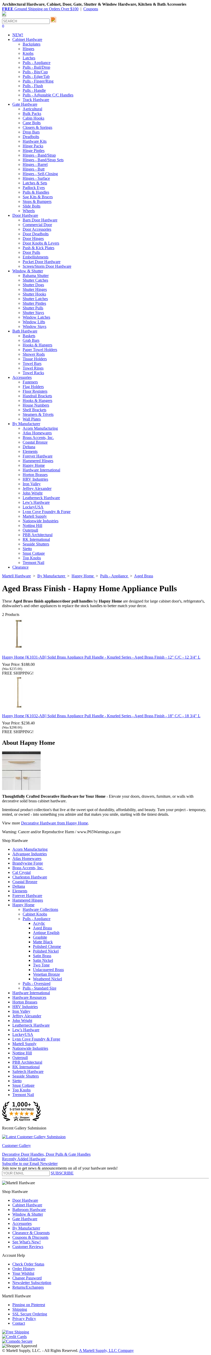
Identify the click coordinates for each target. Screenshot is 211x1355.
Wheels (29, 211)
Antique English (46, 932)
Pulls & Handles (36, 192)
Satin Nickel (43, 960)
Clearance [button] (20, 567)
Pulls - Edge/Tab (36, 76)
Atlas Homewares (37, 433)
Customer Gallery (16, 1145)
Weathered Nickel (47, 979)
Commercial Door (37, 224)
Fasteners (30, 382)
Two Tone (41, 965)
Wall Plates (32, 419)
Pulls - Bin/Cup (35, 72)
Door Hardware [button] (25, 215)
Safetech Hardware (27, 1071)
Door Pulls (31, 252)
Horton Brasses (35, 474)
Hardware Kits (35, 141)
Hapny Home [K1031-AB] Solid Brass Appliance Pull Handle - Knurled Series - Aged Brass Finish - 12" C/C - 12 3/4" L (101, 657)
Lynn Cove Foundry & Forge (47, 511)
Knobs (28, 53)
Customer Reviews (27, 1246)
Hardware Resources (29, 997)
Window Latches (36, 317)
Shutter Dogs (33, 285)
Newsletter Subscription (31, 1282)
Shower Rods (34, 354)
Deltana (29, 447)
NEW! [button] (17, 35)
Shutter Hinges (35, 289)
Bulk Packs (32, 113)
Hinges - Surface (36, 178)
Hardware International (41, 470)
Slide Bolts (31, 206)
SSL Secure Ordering (29, 1314)
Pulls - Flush (33, 86)
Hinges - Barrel (35, 164)
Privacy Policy (24, 1318)
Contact (18, 1323)
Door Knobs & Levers (41, 243)
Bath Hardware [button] (24, 331)
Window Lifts (34, 322)
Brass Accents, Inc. (38, 437)
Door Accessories (37, 229)
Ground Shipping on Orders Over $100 (40, 9)
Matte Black (43, 942)
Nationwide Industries (40, 521)
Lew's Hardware (36, 502)
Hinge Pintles (34, 150)
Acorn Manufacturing (40, 428)
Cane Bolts (32, 123)
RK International (36, 539)
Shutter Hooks (34, 294)
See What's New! (26, 1242)
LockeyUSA (33, 507)
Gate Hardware (24, 1219)
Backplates (31, 44)
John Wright (32, 493)
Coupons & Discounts (30, 1237)
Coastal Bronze (35, 442)
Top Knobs (32, 558)
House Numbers (36, 405)
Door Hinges (33, 238)
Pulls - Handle (34, 90)
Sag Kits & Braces (38, 197)
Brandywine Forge (27, 863)
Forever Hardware (37, 456)
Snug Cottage (34, 553)
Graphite (40, 937)
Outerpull (30, 530)
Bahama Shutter (36, 275)
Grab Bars (31, 340)
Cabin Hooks (33, 118)
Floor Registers (35, 391)
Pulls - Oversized (36, 983)
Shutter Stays (33, 312)
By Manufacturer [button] (26, 423)
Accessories (22, 1223)
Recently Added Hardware (24, 1159)
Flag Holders (33, 386)
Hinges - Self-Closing (40, 174)
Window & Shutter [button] (27, 271)
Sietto (27, 548)
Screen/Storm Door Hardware (47, 266)
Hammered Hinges (38, 461)
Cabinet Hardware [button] (27, 39)
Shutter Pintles (34, 303)
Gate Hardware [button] (24, 104)
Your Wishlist (23, 1273)
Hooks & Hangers (37, 345)
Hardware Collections (40, 909)
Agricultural (32, 109)
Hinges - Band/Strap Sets (43, 160)
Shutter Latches (35, 299)
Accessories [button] (22, 377)
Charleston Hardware (29, 877)
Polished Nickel (46, 951)
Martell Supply (35, 516)
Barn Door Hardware (40, 220)
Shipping (19, 1309)
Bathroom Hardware (29, 1209)
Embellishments (35, 257)
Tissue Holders (35, 359)
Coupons (90, 9)
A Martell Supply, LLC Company (106, 1350)
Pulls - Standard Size (39, 988)
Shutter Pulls (33, 308)
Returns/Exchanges (28, 1287)
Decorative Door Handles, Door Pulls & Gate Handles (46, 1154)
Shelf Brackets (34, 410)
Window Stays (34, 326)
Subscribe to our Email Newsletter (30, 1163)
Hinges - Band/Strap (39, 155)
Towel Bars (32, 363)
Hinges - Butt (34, 169)
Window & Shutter (27, 1214)
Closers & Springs (37, 127)
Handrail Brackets (37, 396)
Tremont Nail (33, 562)
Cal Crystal (21, 872)
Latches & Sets (35, 183)
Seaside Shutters (36, 544)
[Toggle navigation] (4, 16)
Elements (30, 451)
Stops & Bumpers (37, 201)
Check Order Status (28, 1264)
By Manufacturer (26, 1228)
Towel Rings (33, 368)
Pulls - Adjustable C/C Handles (48, 95)
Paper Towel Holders (40, 349)
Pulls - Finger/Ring (38, 81)
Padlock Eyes (34, 187)
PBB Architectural (37, 535)
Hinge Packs (33, 146)
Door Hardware (25, 1200)
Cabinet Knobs (35, 914)
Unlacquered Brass (48, 969)
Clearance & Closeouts (31, 1233)
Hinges (28, 49)
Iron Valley (32, 484)
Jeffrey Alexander (37, 488)
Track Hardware (36, 99)
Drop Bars (31, 132)
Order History (23, 1269)
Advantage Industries (29, 854)
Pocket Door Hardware (41, 261)
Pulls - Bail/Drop (36, 67)
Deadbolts (31, 136)
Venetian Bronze (46, 974)
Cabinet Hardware (27, 1205)
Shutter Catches (35, 280)
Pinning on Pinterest (28, 1305)
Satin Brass (42, 956)
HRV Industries (35, 479)
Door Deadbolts (36, 234)
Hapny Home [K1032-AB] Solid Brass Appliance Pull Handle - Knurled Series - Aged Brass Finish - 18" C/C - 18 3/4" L (101, 716)
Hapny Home (34, 465)
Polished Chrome (47, 946)
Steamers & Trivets (38, 414)
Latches (29, 58)
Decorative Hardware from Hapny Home (54, 823)
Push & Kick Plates (38, 248)
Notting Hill (32, 525)
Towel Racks (33, 373)
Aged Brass (42, 928)
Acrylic (39, 923)
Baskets (29, 336)
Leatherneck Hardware (41, 498)
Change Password (27, 1278)
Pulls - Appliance (36, 62)
